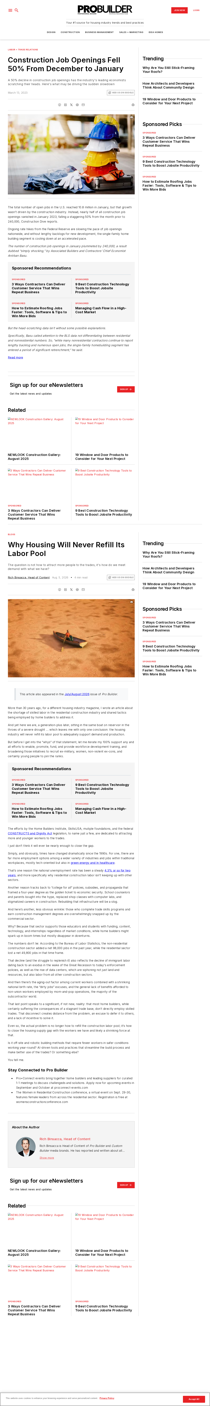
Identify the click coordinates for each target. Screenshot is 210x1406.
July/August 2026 (77, 694)
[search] (16, 10)
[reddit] (77, 104)
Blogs (11, 534)
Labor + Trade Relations (23, 49)
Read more (15, 357)
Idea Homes (156, 32)
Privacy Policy (107, 1398)
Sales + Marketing (131, 32)
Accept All (194, 1399)
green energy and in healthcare (93, 862)
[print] (133, 104)
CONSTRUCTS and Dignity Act (30, 833)
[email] (83, 104)
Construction (70, 32)
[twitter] (71, 104)
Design (51, 32)
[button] (10, 10)
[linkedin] (65, 104)
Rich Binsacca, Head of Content (29, 577)
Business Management (99, 32)
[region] (105, 1399)
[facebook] (59, 104)
